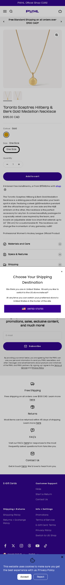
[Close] (62, 557)
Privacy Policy (46, 570)
